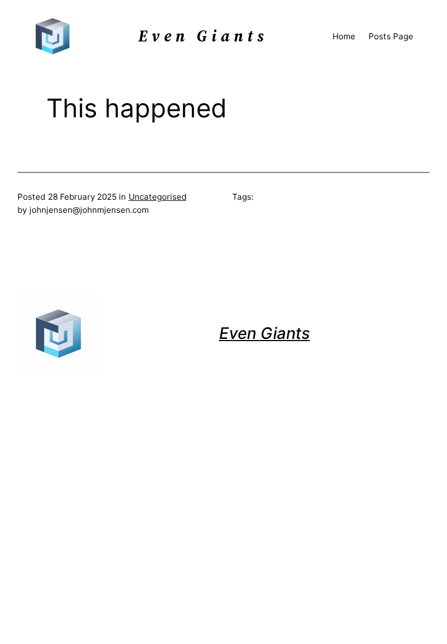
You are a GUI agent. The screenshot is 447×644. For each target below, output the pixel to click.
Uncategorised (157, 197)
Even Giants (264, 333)
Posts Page (391, 36)
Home (344, 36)
